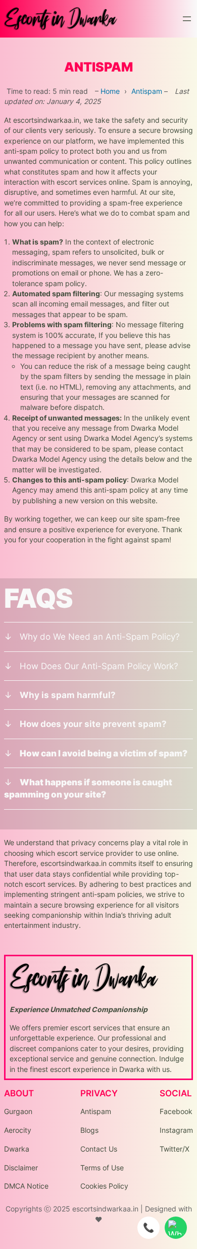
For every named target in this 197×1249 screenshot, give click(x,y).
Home (110, 91)
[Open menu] (187, 19)
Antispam (146, 91)
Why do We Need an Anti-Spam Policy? (100, 637)
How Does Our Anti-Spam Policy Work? (99, 666)
